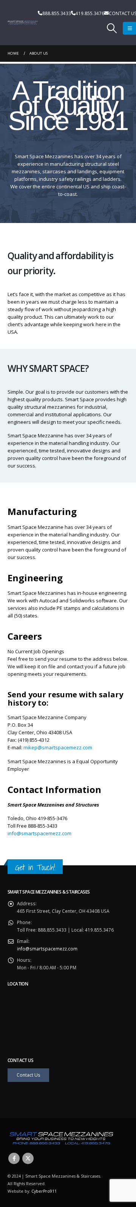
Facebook (14, 1158)
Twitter (28, 1158)
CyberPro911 (44, 1191)
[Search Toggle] (112, 28)
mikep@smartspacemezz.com (57, 747)
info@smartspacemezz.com (39, 833)
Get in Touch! (35, 867)
